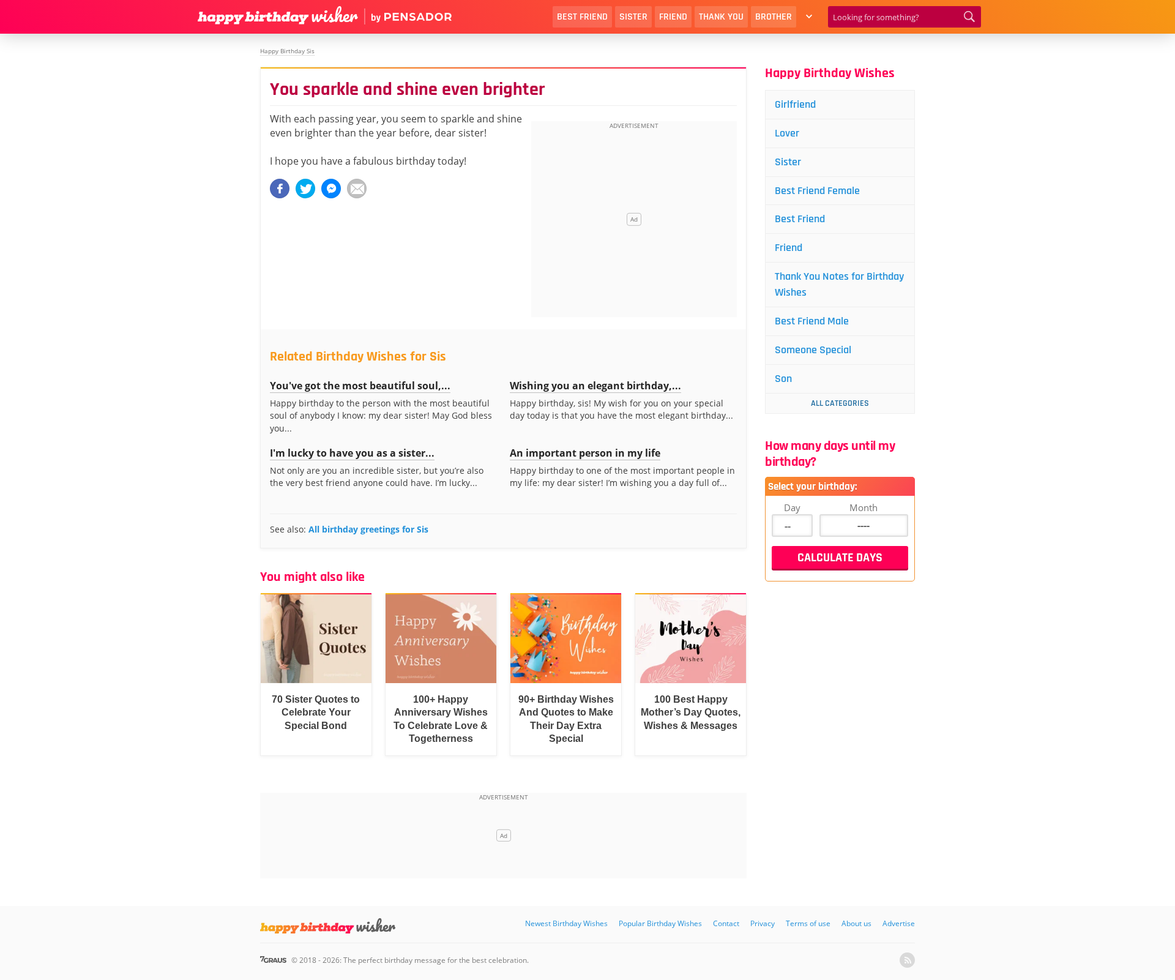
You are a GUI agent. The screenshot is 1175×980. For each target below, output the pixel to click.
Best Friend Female (817, 191)
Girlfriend (795, 104)
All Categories (840, 403)
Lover (787, 133)
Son (783, 379)
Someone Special (813, 350)
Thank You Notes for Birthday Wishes (839, 284)
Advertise (898, 923)
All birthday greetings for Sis (368, 529)
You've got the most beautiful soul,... (360, 385)
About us (856, 923)
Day (792, 507)
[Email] (357, 188)
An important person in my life (585, 453)
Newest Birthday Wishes (566, 923)
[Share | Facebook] (279, 188)
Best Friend (582, 16)
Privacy (762, 923)
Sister (633, 16)
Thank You (721, 16)
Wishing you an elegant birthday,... (595, 385)
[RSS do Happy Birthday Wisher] (907, 960)
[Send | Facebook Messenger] (331, 188)
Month (863, 507)
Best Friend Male (812, 321)
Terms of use (808, 923)
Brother (773, 16)
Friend (673, 16)
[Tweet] (305, 188)
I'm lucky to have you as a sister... (352, 453)
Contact (726, 923)
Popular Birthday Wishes (660, 923)
